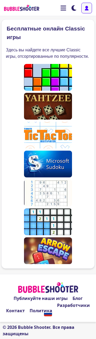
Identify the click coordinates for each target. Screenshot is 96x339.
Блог (78, 298)
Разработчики (73, 305)
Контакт (15, 311)
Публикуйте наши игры (41, 298)
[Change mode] (74, 8)
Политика (41, 311)
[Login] (86, 8)
